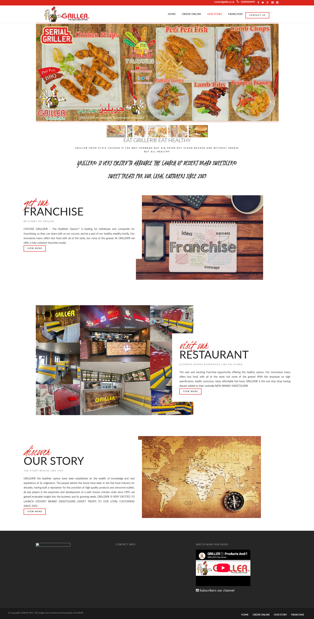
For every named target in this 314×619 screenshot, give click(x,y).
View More (34, 248)
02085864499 (248, 2)
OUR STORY (214, 14)
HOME (172, 14)
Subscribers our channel (216, 590)
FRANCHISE (235, 14)
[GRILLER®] (67, 14)
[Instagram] (272, 2)
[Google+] (268, 2)
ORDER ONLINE (191, 14)
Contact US (257, 15)
